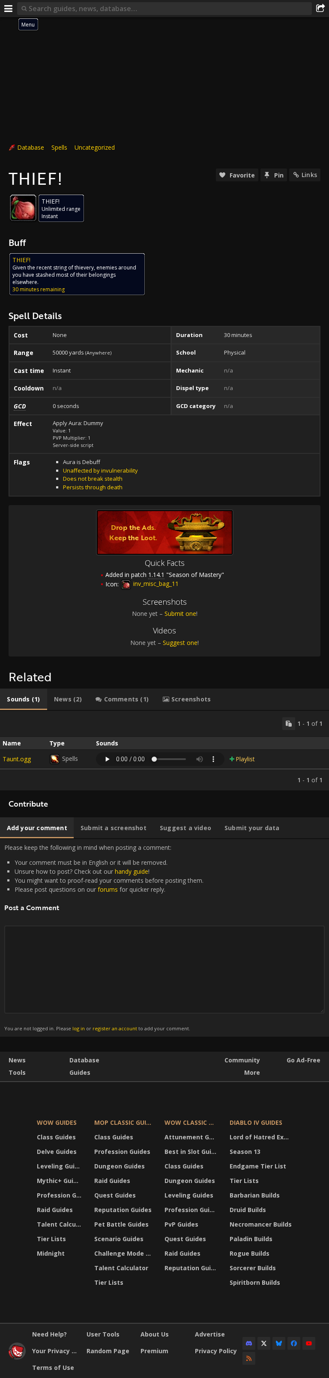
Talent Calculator (60, 1224)
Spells (59, 147)
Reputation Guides (123, 1210)
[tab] (23, 699)
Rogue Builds (249, 1253)
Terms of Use (53, 1367)
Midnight (51, 1253)
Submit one (180, 613)
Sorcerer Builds (253, 1268)
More (252, 1072)
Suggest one (180, 643)
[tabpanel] (164, 750)
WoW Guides (57, 1122)
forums (108, 889)
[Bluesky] (278, 1343)
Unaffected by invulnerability (100, 470)
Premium (154, 1351)
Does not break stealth (93, 478)
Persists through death (93, 487)
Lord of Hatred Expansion (262, 1137)
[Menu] (8, 8)
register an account (115, 1028)
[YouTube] (308, 1343)
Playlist (245, 759)
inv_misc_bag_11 (155, 584)
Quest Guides (115, 1195)
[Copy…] (288, 723)
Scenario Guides (119, 1239)
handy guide (131, 871)
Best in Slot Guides (191, 1151)
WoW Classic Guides (191, 1122)
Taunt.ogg (17, 759)
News (17, 1060)
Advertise (210, 1334)
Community (242, 1060)
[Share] (320, 8)
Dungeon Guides (119, 1166)
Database (30, 147)
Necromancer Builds (261, 1224)
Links (309, 175)
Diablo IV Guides (256, 1122)
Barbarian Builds (255, 1195)
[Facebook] (293, 1343)
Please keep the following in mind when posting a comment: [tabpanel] (103, 937)
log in (78, 1028)
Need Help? (49, 1334)
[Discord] (248, 1343)
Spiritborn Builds (255, 1282)
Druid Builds (248, 1210)
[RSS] (248, 1358)
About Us (155, 1334)
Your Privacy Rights (56, 1351)
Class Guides (56, 1137)
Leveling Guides (60, 1166)
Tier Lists (51, 1239)
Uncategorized (95, 147)
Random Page (108, 1351)
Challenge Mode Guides (124, 1253)
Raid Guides (55, 1210)
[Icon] (23, 208)
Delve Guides (57, 1151)
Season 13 (245, 1151)
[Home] (17, 1357)
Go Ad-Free (303, 1060)
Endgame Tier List (258, 1166)
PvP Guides (181, 1224)
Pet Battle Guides (121, 1224)
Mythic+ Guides (60, 1181)
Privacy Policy (216, 1351)
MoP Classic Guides (124, 1122)
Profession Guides (60, 1195)
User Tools (103, 1334)
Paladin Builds (251, 1239)
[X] (263, 1343)
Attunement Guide (191, 1137)
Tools (17, 1072)
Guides (79, 1072)
